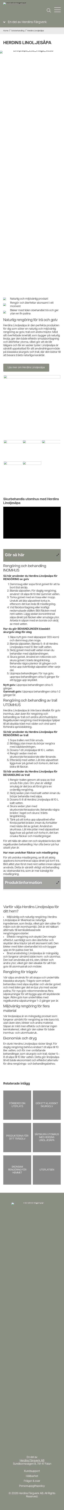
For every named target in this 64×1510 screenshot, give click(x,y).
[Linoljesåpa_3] (13, 450)
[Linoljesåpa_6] (32, 471)
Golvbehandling (17, 31)
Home (5, 31)
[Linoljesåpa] (32, 407)
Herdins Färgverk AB (32, 1460)
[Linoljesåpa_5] (13, 471)
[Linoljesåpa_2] (51, 450)
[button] (49, 10)
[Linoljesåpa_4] (32, 450)
